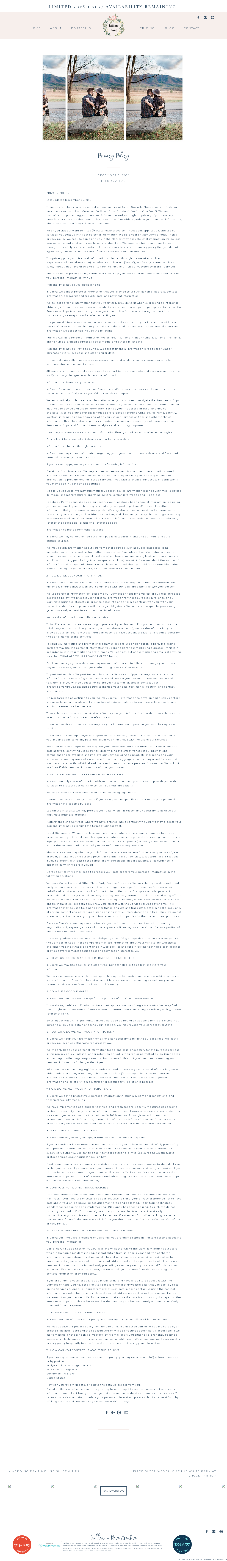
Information (113, 180)
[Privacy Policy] (113, 97)
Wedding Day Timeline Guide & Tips (45, 1471)
